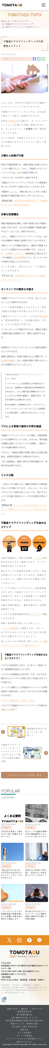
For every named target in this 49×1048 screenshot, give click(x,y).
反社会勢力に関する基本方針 (24, 1027)
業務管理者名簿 (24, 1011)
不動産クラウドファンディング (19, 24)
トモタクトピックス (20, 21)
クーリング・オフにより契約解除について (24, 1039)
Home (4, 21)
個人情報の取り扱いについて (24, 1018)
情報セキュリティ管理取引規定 (24, 1024)
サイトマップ (37, 1009)
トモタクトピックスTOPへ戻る (24, 775)
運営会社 (24, 1009)
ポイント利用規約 (24, 1036)
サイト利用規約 (24, 1033)
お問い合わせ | (13, 1009)
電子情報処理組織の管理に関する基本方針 (24, 1021)
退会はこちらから (24, 1042)
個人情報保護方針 (24, 1014)
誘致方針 (24, 1030)
